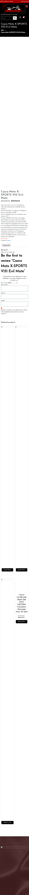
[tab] (6, 245)
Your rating (4, 282)
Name (3, 293)
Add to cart (7, 822)
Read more (7, 570)
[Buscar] (15, 18)
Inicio (2, 30)
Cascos (9, 240)
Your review (4, 284)
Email (3, 300)
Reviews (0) (6, 245)
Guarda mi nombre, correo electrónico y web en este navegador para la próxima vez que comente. (14, 311)
